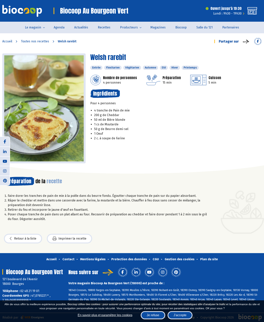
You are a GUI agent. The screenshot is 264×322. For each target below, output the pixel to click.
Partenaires (230, 27)
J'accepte (180, 315)
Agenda (59, 27)
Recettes (104, 27)
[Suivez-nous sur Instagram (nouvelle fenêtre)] (5, 171)
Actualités (81, 27)
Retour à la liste (25, 238)
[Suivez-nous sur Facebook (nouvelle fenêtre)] (5, 141)
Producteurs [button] (129, 27)
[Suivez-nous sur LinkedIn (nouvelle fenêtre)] (5, 151)
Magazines (158, 27)
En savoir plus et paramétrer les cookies (105, 315)
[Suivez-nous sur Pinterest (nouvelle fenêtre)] (5, 180)
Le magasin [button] (33, 27)
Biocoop (181, 27)
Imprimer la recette (72, 238)
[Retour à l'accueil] (22, 11)
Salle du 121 (204, 27)
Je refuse (153, 315)
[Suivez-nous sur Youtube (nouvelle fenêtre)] (5, 161)
